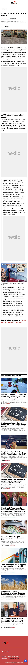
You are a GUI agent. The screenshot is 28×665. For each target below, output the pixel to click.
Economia (3, 9)
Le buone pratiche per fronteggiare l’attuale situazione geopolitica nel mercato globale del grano (13, 593)
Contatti (9, 656)
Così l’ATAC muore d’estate (13, 321)
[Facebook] (1, 650)
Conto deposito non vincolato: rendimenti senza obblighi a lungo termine (13, 424)
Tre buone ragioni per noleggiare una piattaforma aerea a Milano (13, 565)
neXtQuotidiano (5, 18)
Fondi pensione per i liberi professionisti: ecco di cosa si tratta (12, 538)
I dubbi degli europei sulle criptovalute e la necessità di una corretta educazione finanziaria (13, 453)
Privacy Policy (15, 656)
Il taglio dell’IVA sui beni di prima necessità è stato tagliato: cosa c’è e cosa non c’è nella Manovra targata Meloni (13, 509)
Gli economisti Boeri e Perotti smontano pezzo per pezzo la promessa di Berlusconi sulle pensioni (12, 620)
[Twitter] (6, 650)
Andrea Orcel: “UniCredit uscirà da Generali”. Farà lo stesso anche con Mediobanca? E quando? (13, 481)
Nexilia (3, 403)
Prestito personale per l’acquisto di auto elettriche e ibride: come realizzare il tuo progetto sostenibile (13, 396)
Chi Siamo (3, 656)
